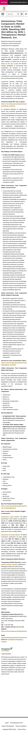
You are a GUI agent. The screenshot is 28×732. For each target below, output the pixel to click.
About (7, 723)
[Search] (18, 14)
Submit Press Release (8, 726)
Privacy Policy (22, 729)
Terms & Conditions (20, 726)
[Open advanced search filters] (21, 14)
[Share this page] (26, 13)
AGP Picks (4, 2)
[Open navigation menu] (2, 13)
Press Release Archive (16, 723)
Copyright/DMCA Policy (9, 729)
